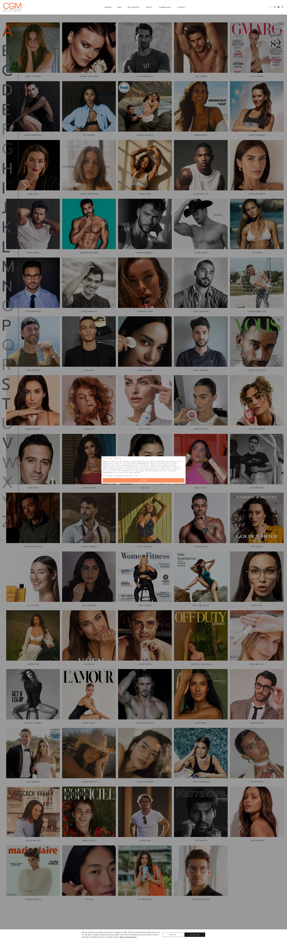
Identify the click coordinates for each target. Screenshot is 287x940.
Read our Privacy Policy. (128, 937)
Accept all (194, 935)
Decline (172, 935)
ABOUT (149, 7)
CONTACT (181, 7)
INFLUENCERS (133, 7)
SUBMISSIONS (165, 7)
